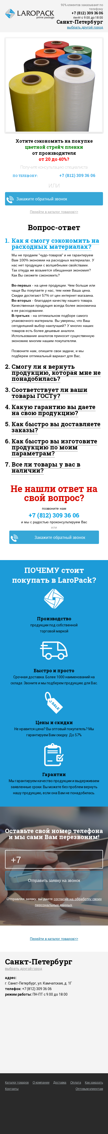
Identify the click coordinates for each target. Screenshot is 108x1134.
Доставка (59, 1082)
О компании (41, 1082)
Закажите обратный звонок (41, 199)
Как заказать (94, 1082)
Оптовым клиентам (89, 1089)
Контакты (12, 1089)
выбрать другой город (85, 27)
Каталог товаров (17, 1082)
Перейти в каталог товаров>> (54, 212)
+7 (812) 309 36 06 (87, 13)
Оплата (75, 1082)
